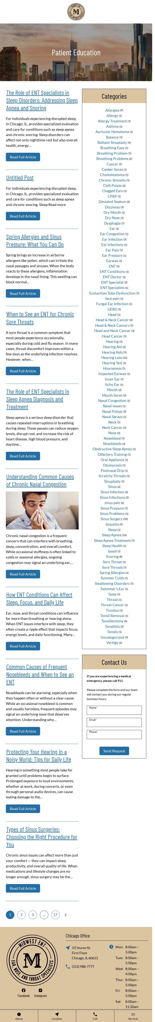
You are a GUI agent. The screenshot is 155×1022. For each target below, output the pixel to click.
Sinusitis (112, 524)
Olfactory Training (112, 454)
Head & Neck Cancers (112, 325)
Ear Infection (112, 239)
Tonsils (112, 632)
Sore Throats (112, 567)
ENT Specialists (112, 287)
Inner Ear (112, 379)
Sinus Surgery (111, 519)
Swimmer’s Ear (112, 589)
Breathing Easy (112, 148)
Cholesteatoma (112, 174)
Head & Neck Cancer (112, 320)
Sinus (112, 486)
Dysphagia (112, 223)
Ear (112, 228)
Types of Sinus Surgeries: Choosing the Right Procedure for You (41, 836)
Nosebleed (112, 438)
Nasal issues (112, 406)
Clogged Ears (112, 191)
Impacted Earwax (112, 373)
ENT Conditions (112, 271)
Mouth (112, 390)
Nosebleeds (112, 443)
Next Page (65, 915)
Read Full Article (23, 157)
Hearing (112, 341)
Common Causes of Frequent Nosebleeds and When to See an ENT (40, 674)
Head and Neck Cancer (112, 330)
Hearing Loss (111, 357)
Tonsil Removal (112, 615)
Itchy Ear (112, 384)
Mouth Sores (112, 395)
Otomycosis (112, 465)
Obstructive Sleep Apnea (112, 449)
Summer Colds (112, 578)
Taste (112, 594)
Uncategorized (112, 637)
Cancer (112, 164)
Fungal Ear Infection (112, 304)
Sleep (112, 529)
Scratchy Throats (112, 476)
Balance (112, 137)
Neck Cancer (112, 427)
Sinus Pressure (112, 508)
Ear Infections (112, 244)
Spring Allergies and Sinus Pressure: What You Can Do (35, 240)
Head (112, 314)
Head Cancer (112, 336)
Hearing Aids (112, 352)
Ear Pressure (112, 255)
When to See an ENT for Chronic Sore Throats (40, 317)
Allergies (112, 110)
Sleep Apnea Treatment (112, 540)
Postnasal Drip (112, 470)
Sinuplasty (112, 481)
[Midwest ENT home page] (76, 11)
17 (55, 914)
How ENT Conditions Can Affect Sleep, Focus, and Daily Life (39, 598)
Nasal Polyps (112, 411)
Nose (112, 433)
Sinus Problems (112, 513)
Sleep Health (112, 546)
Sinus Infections (112, 497)
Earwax (112, 260)
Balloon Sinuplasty (112, 142)
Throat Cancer (112, 605)
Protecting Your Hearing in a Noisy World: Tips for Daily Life (38, 755)
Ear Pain (112, 250)
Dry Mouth (112, 212)
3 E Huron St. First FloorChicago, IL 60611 (85, 953)
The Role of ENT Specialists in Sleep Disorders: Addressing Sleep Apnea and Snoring (42, 100)
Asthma (112, 126)
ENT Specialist (112, 282)
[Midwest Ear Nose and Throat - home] (32, 960)
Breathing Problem (112, 153)
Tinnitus (112, 610)
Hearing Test (112, 363)
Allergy (112, 115)
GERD (112, 309)
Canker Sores (112, 169)
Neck (112, 422)
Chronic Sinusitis (112, 180)
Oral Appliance (112, 459)
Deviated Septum (112, 201)
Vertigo (112, 642)
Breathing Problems (112, 158)
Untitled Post (20, 177)
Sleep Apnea (111, 535)
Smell (112, 551)
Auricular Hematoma (112, 131)
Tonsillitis (112, 626)
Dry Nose (112, 217)
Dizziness (112, 207)
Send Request (114, 751)
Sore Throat (112, 562)
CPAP (112, 196)
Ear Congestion (112, 234)
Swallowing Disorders (112, 583)
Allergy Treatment (112, 121)
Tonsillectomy (112, 621)
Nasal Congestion (112, 400)
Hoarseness (112, 368)
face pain (112, 298)
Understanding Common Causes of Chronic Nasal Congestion (40, 480)
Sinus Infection (112, 492)
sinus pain (112, 502)
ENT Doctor (112, 277)
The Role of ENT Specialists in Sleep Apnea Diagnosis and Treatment (37, 399)
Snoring (112, 556)
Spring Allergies (112, 572)
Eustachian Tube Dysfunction (112, 293)
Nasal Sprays (112, 416)
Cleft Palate (112, 185)
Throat (112, 599)
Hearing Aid (112, 347)
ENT (112, 266)
